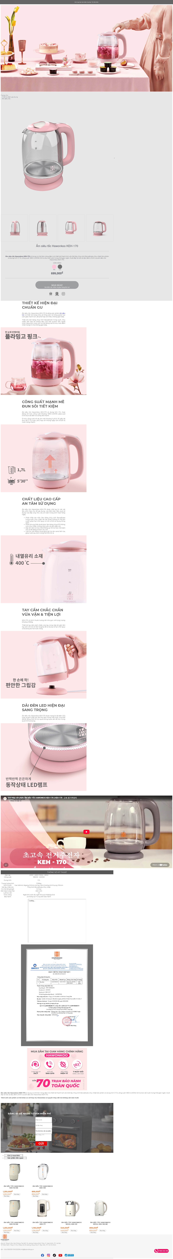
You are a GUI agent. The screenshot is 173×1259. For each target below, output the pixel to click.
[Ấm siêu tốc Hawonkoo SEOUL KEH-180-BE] (100, 1208)
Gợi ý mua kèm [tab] (13, 1155)
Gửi (41, 1143)
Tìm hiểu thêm (95, 2)
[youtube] (60, 1255)
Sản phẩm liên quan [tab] (15, 1158)
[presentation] (114, 157)
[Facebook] (42, 1255)
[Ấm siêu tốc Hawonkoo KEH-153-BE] (13, 1172)
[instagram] (48, 1255)
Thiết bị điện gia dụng (10, 97)
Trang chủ (4, 95)
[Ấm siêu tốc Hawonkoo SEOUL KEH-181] (71, 1208)
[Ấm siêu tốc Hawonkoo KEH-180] (42, 1172)
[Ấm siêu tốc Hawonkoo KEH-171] (42, 1208)
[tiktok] (54, 1255)
